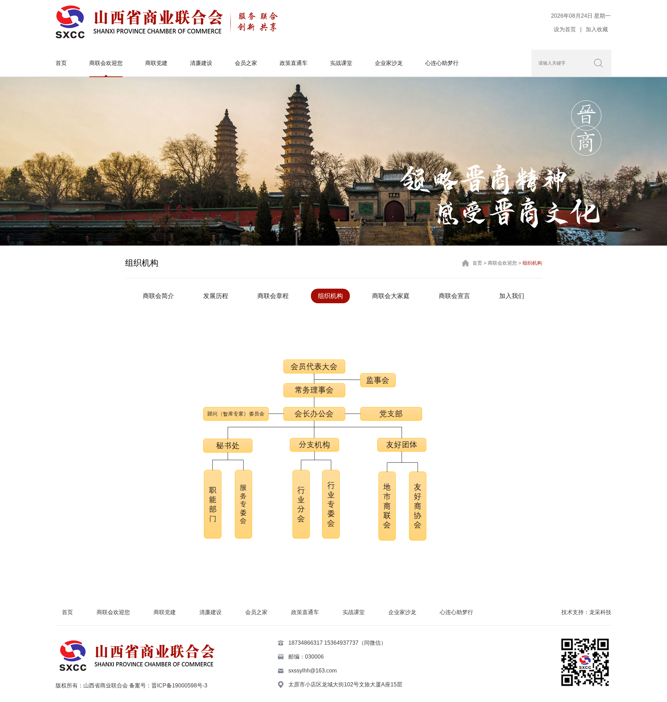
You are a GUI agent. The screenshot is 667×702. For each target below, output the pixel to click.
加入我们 (511, 295)
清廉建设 (201, 63)
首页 (61, 63)
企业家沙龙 (389, 63)
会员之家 (246, 63)
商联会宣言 (454, 295)
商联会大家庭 (391, 295)
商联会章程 (273, 295)
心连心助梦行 (442, 63)
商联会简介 (158, 295)
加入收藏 (597, 29)
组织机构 (330, 295)
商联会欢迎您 (106, 63)
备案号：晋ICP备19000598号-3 (168, 685)
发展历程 (215, 295)
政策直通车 (293, 63)
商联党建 (156, 63)
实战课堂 (341, 63)
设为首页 (565, 29)
